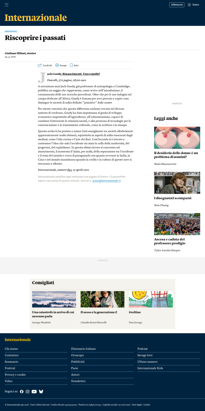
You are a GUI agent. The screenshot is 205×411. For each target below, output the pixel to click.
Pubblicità (77, 361)
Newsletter (78, 381)
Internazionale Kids (150, 368)
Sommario (11, 361)
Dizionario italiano (83, 349)
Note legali (137, 405)
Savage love (145, 355)
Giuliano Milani (15, 53)
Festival (10, 368)
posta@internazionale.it (107, 180)
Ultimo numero (147, 361)
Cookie (146, 405)
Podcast (142, 349)
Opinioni (11, 32)
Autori (75, 374)
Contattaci (12, 355)
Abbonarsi (177, 5)
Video (8, 381)
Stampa (63, 66)
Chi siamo (11, 349)
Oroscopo (77, 355)
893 (69, 170)
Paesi (74, 368)
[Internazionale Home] (19, 339)
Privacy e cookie (15, 374)
